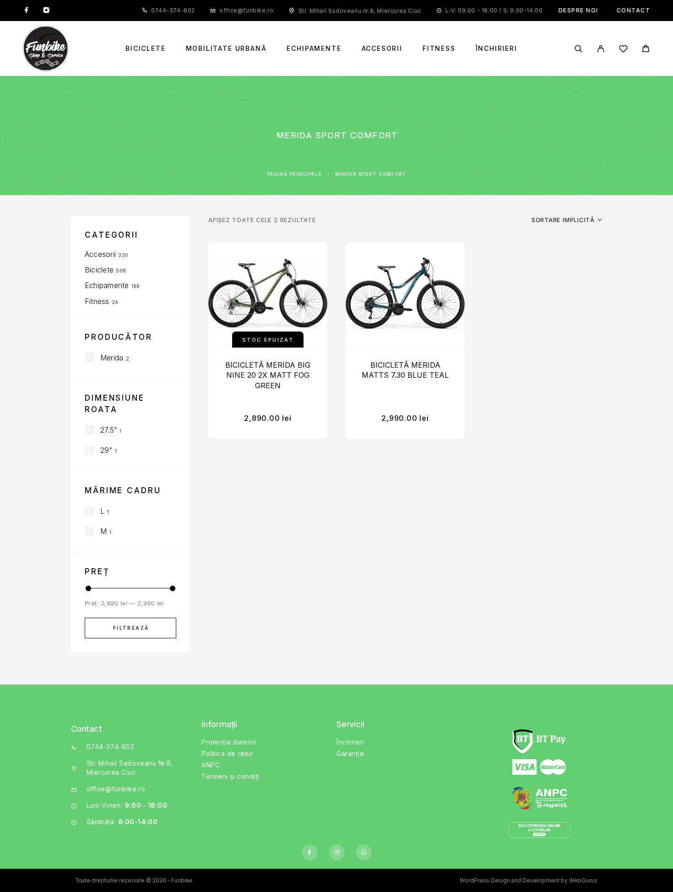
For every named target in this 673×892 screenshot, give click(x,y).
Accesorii (382, 48)
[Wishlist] (623, 50)
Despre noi (578, 10)
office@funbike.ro (246, 10)
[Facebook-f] (310, 852)
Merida (111, 357)
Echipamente (314, 48)
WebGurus (583, 880)
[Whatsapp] (364, 852)
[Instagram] (46, 10)
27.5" (108, 430)
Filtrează (131, 628)
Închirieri (496, 48)
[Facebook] (26, 10)
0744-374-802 (173, 10)
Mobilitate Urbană (226, 48)
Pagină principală (294, 174)
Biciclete (145, 48)
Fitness (439, 48)
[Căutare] (578, 49)
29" (106, 450)
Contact (634, 10)
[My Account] (601, 49)
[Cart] (646, 50)
